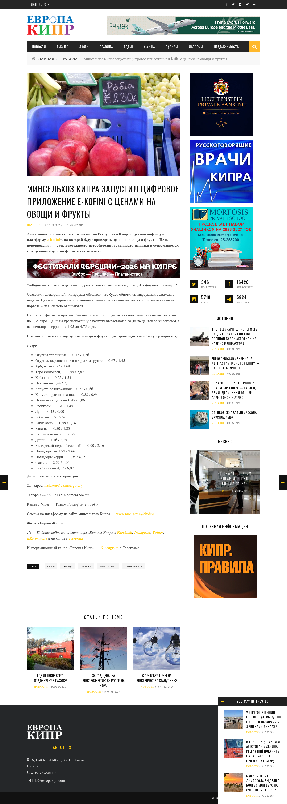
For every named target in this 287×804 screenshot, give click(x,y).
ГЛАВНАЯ (45, 58)
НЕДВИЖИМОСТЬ (226, 46)
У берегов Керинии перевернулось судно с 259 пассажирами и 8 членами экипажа (263, 719)
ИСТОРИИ (196, 46)
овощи (68, 566)
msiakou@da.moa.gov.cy (63, 485)
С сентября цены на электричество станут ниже (156, 678)
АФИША (149, 46)
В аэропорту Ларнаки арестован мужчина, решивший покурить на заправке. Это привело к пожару (263, 751)
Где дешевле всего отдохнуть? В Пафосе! (50, 678)
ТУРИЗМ (172, 46)
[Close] (222, 701)
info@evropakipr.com (48, 780)
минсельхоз (108, 566)
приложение (134, 566)
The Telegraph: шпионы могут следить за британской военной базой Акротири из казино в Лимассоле (235, 336)
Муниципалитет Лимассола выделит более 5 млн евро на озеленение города (262, 782)
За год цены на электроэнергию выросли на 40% (103, 680)
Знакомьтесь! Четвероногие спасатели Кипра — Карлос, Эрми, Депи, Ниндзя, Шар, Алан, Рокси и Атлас (234, 390)
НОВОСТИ (39, 46)
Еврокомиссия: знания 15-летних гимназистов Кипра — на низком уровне (236, 363)
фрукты (86, 566)
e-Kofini (53, 239)
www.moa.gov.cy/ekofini (135, 513)
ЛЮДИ (83, 46)
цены (51, 566)
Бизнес (62, 46)
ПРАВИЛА (106, 46)
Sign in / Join (39, 4)
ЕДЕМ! (128, 46)
